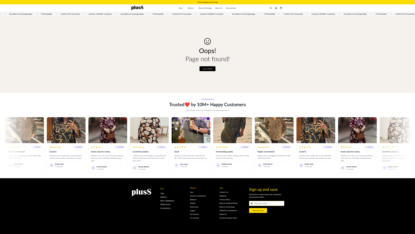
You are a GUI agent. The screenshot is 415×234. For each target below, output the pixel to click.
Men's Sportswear (167, 201)
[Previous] (181, 2)
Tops (162, 193)
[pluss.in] (137, 8)
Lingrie (192, 210)
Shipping (222, 196)
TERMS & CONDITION (228, 210)
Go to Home (207, 69)
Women (190, 8)
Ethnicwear (194, 207)
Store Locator (231, 8)
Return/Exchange (205, 8)
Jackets (193, 203)
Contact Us (223, 192)
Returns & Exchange (227, 207)
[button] (281, 8)
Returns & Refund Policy (228, 203)
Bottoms (163, 197)
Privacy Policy (224, 199)
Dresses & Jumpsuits (198, 196)
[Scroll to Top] (410, 222)
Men (180, 8)
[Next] (233, 2)
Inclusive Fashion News (228, 218)
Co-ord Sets (194, 218)
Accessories (165, 208)
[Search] (271, 8)
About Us (218, 8)
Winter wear (165, 204)
